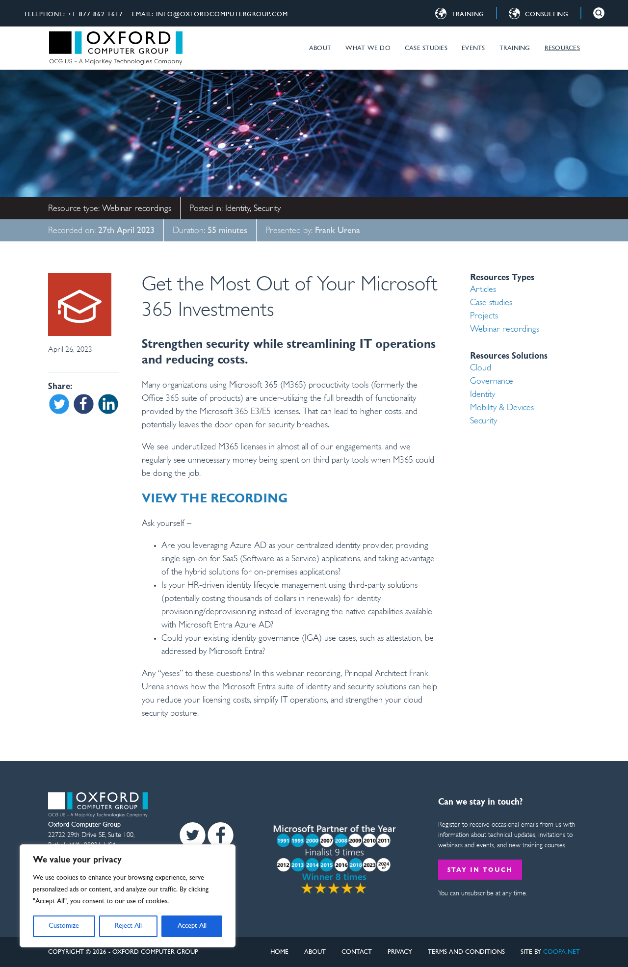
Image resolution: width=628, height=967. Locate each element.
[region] (128, 895)
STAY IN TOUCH (479, 870)
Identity (237, 209)
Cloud (480, 368)
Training (514, 48)
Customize (64, 926)
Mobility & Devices (502, 408)
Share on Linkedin (108, 404)
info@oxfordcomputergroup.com (222, 14)
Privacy (400, 952)
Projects (484, 316)
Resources (562, 48)
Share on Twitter (59, 404)
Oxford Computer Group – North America (115, 48)
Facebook (221, 835)
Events (473, 48)
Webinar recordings (136, 209)
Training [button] (467, 14)
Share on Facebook (84, 404)
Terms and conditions (466, 952)
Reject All (128, 926)
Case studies (491, 303)
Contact (356, 952)
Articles (483, 290)
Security (267, 209)
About (320, 48)
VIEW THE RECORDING (215, 499)
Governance (491, 381)
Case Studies (426, 48)
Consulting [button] (547, 14)
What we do (368, 48)
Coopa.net (561, 952)
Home (279, 952)
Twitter (193, 835)
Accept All (192, 926)
